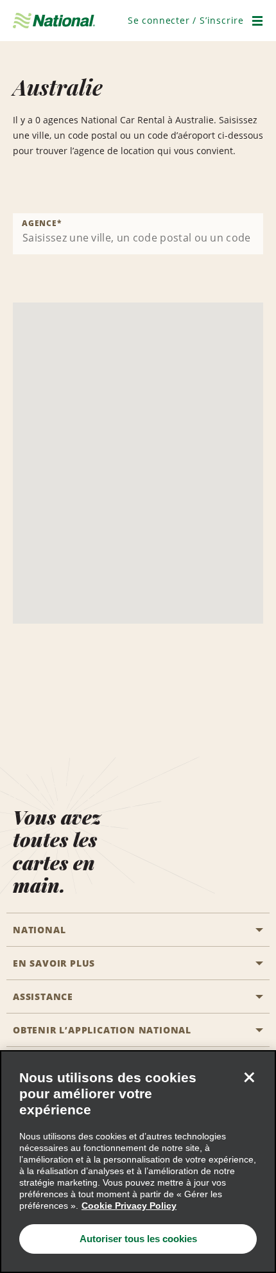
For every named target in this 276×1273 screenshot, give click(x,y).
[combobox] (138, 233)
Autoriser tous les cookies (138, 1238)
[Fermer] (249, 1077)
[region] (138, 1161)
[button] (186, 20)
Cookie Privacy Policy (129, 1205)
